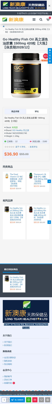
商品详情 (15, 111)
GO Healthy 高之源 (20, 130)
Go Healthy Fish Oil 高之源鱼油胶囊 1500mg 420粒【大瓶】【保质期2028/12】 (17, 282)
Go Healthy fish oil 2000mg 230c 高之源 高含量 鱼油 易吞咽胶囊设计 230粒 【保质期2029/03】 (16, 214)
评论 (37, 111)
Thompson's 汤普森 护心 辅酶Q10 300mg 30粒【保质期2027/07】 (40, 179)
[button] (3, 181)
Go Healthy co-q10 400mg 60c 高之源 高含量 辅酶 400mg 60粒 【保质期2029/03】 (40, 214)
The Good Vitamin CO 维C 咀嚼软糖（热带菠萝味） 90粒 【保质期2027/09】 (16, 180)
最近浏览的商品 (11, 269)
